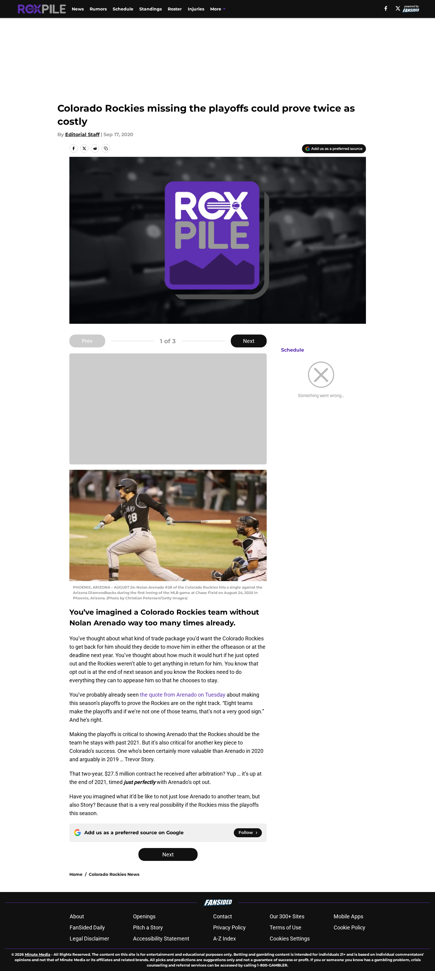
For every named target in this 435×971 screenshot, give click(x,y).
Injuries (196, 9)
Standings (150, 9)
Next (248, 341)
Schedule (123, 9)
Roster (175, 9)
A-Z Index (224, 938)
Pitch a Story (148, 927)
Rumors (98, 9)
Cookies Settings (290, 938)
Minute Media (37, 954)
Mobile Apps (348, 916)
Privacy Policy (229, 927)
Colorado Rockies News (114, 874)
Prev (87, 341)
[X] (398, 8)
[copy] (106, 148)
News (78, 9)
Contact (222, 916)
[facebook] (385, 8)
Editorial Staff (82, 134)
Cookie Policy (349, 927)
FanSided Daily (87, 927)
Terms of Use (285, 927)
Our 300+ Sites (287, 916)
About (77, 916)
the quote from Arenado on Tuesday (182, 695)
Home (76, 874)
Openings (144, 916)
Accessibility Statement (161, 938)
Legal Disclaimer (89, 938)
